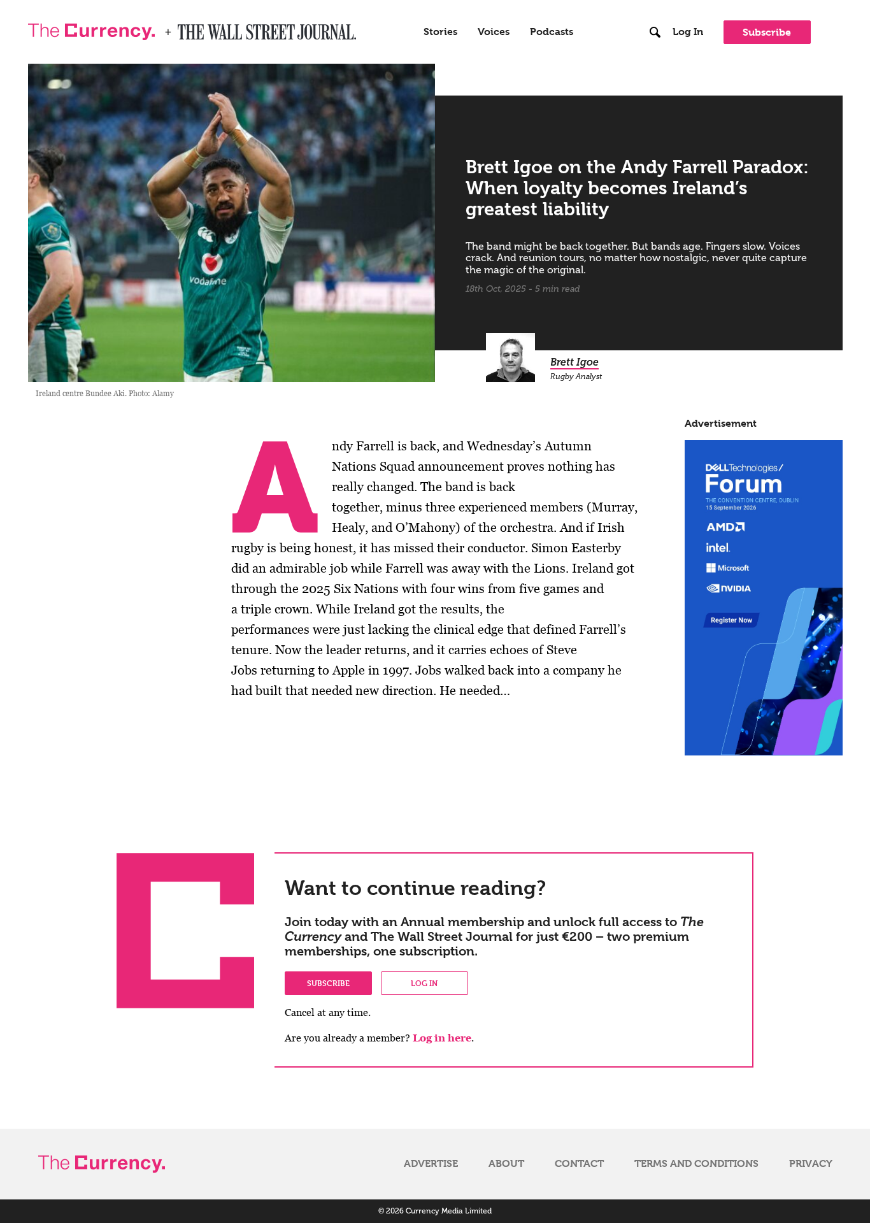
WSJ (188, 28)
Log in (424, 983)
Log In (688, 32)
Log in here (442, 1038)
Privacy (810, 1163)
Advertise (431, 1163)
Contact (579, 1163)
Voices (494, 32)
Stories (440, 32)
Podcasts (551, 32)
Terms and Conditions (696, 1163)
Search (656, 5)
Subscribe (767, 32)
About (506, 1163)
